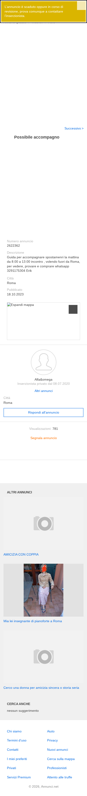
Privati (11, 768)
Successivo (72, 128)
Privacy (52, 740)
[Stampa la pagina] (43, 453)
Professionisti (57, 768)
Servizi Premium (19, 777)
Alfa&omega (43, 379)
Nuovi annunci (57, 749)
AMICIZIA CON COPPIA (21, 554)
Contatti (12, 749)
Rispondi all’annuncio (43, 412)
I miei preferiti (17, 759)
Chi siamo (14, 731)
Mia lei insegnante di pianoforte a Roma (32, 621)
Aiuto (51, 731)
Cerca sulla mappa (61, 759)
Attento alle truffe (59, 777)
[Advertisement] (43, 75)
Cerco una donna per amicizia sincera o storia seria (41, 687)
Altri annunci (44, 391)
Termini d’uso (16, 740)
